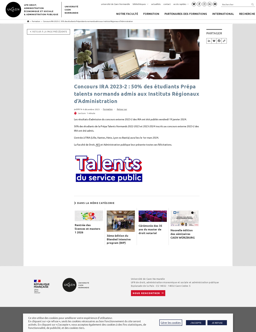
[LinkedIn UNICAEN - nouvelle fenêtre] (209, 4)
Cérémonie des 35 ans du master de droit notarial (150, 229)
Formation (108, 109)
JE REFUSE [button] (217, 322)
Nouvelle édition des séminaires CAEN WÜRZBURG (182, 233)
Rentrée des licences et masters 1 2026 (87, 228)
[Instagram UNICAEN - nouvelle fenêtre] (204, 4)
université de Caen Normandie (115, 4)
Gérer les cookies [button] (171, 322)
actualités (156, 4)
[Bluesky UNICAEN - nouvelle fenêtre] (194, 4)
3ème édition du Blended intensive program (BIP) (119, 239)
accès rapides (179, 4)
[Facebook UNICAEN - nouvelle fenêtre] (199, 4)
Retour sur (122, 109)
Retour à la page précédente (49, 31)
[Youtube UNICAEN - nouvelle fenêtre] (215, 4)
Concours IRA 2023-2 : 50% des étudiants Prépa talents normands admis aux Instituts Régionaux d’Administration (88, 21)
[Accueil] (28, 21)
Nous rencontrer (146, 293)
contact (167, 4)
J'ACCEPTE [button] (195, 322)
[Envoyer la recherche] (252, 4)
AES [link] (98, 144)
